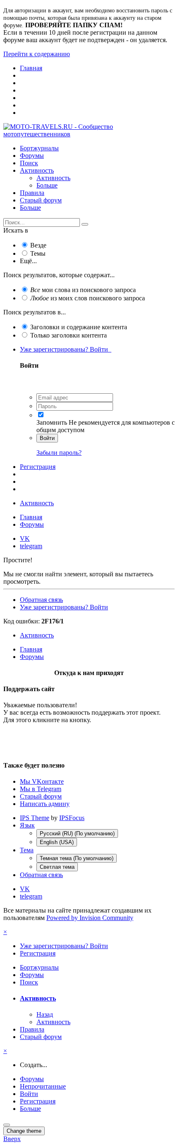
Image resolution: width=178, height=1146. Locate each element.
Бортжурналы (39, 148)
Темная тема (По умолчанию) (76, 858)
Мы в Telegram (40, 788)
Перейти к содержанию (36, 53)
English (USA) (57, 842)
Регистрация (37, 466)
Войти (47, 438)
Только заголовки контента (68, 335)
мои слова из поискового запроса (83, 289)
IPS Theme (34, 817)
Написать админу (45, 803)
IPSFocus (71, 817)
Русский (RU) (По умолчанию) (77, 833)
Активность (37, 170)
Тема (27, 850)
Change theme (24, 1131)
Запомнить (51, 422)
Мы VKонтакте (42, 781)
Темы (38, 253)
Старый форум (41, 200)
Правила (32, 192)
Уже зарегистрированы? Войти (65, 349)
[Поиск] (85, 224)
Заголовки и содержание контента (78, 326)
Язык (27, 825)
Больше (47, 185)
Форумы (32, 155)
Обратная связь (41, 599)
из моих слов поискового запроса (87, 298)
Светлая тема (57, 867)
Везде (38, 245)
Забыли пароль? (59, 452)
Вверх (12, 1138)
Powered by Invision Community (89, 917)
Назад (44, 1014)
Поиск (29, 162)
